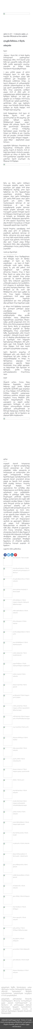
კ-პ (27, 34)
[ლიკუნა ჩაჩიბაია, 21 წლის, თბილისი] (16, 21)
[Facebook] (5, 554)
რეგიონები (6, 36)
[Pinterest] (15, 554)
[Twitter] (8, 554)
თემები (23, 34)
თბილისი (18, 34)
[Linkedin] (12, 554)
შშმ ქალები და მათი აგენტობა (18, 36)
